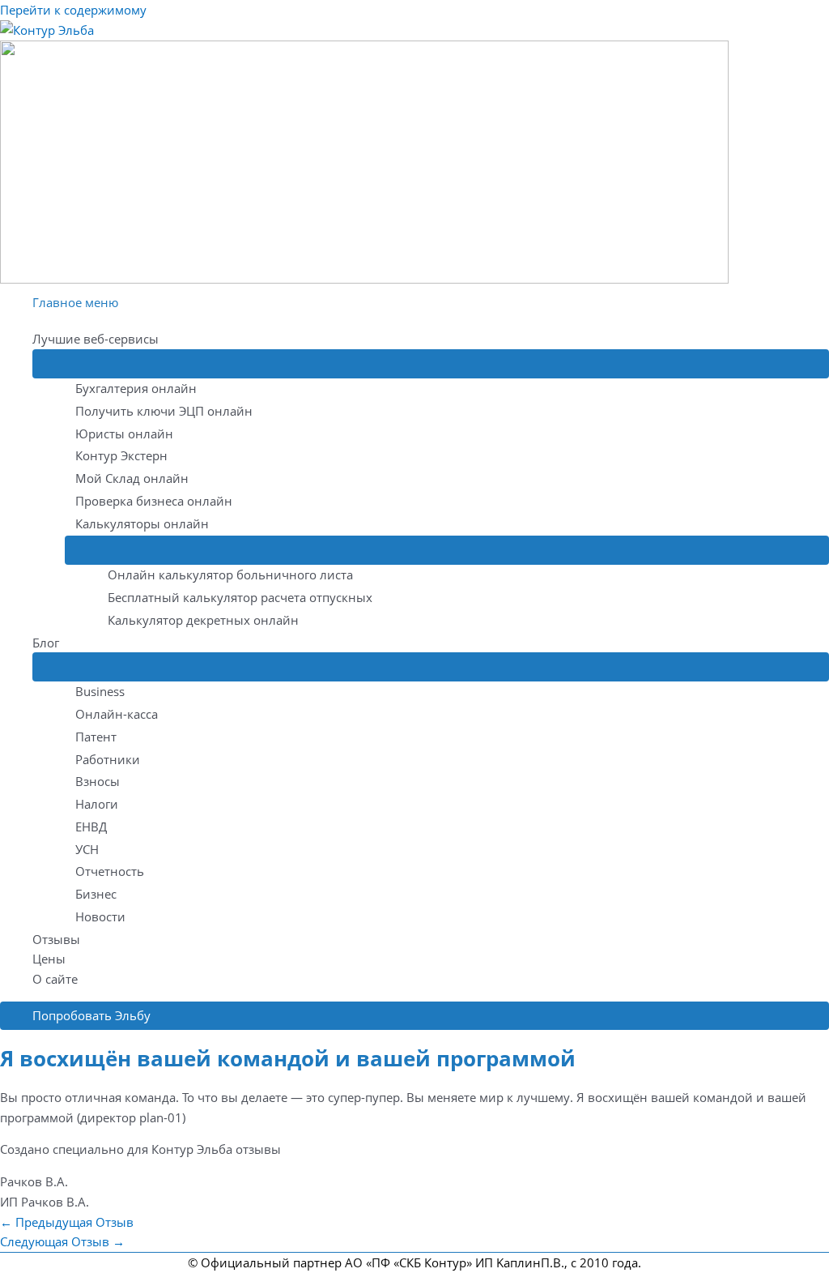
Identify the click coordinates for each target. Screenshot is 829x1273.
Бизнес (96, 894)
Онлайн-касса (116, 714)
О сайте (55, 979)
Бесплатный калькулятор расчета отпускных (240, 597)
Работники (107, 759)
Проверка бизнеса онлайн (153, 501)
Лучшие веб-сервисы (95, 339)
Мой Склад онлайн (132, 478)
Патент (96, 736)
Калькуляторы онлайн (142, 523)
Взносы (97, 781)
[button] (414, 1016)
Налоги (96, 804)
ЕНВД (91, 826)
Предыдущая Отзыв (67, 1222)
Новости (100, 916)
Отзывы (56, 939)
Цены (49, 958)
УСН (87, 849)
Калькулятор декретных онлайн (203, 620)
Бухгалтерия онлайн (136, 388)
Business (100, 691)
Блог (45, 642)
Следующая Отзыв (62, 1241)
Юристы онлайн (124, 433)
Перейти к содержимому (73, 10)
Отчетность (109, 871)
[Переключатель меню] (430, 363)
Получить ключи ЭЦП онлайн (164, 411)
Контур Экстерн (121, 455)
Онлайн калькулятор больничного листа (230, 574)
